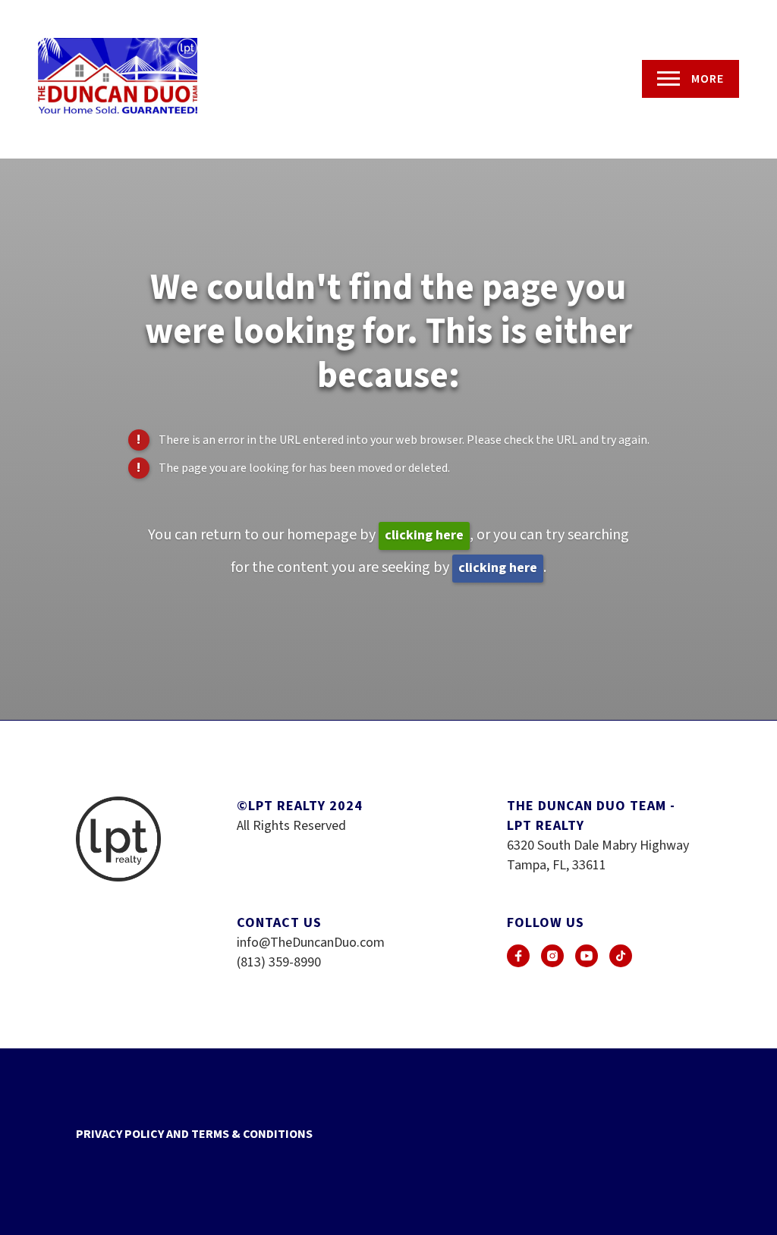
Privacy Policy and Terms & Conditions (194, 1134)
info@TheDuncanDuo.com (311, 942)
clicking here (424, 535)
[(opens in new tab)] (518, 955)
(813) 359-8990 (279, 962)
